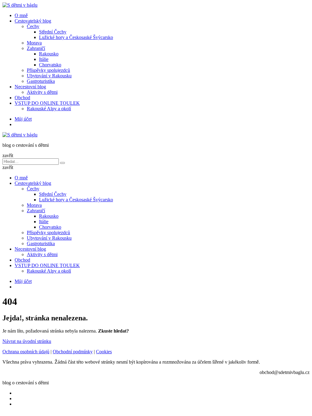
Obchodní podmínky (73, 351)
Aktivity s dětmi (42, 92)
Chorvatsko (50, 64)
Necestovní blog (30, 86)
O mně (21, 15)
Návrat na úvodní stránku (26, 341)
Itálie (43, 59)
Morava (34, 42)
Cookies (104, 351)
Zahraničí (36, 48)
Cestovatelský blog (33, 20)
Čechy (33, 26)
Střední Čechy (52, 31)
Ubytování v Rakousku (49, 75)
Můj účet (23, 119)
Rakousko (48, 53)
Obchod (22, 97)
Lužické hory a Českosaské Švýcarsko (76, 37)
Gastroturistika (41, 81)
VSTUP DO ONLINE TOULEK (47, 103)
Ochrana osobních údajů (25, 351)
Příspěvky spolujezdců (48, 70)
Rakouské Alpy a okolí (49, 108)
